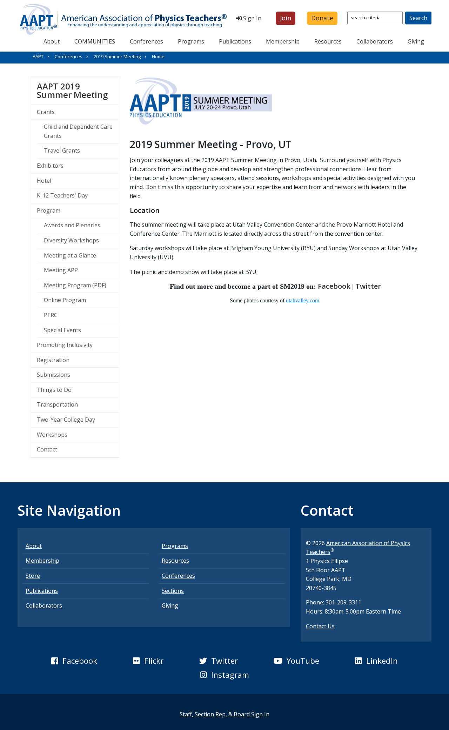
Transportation (57, 404)
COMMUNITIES (94, 41)
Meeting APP (61, 270)
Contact (47, 449)
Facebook (334, 286)
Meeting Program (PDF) (75, 285)
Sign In (251, 18)
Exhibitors (50, 165)
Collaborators (374, 41)
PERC (51, 315)
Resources (328, 41)
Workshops (52, 434)
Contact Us (320, 626)
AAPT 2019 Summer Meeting (78, 90)
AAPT (38, 56)
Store (33, 576)
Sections (173, 591)
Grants (46, 112)
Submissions (53, 375)
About (51, 41)
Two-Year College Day (66, 419)
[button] (285, 18)
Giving (416, 41)
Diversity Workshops (71, 240)
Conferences (146, 41)
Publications (235, 41)
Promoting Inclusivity (65, 345)
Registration (53, 360)
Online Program (65, 300)
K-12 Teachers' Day (62, 195)
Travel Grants (62, 150)
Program (48, 210)
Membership (283, 41)
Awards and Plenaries (72, 225)
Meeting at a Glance (70, 255)
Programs (191, 41)
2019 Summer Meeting (117, 56)
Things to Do (54, 390)
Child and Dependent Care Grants (78, 131)
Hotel (44, 181)
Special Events (62, 330)
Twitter (368, 286)
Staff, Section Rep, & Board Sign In (224, 714)
